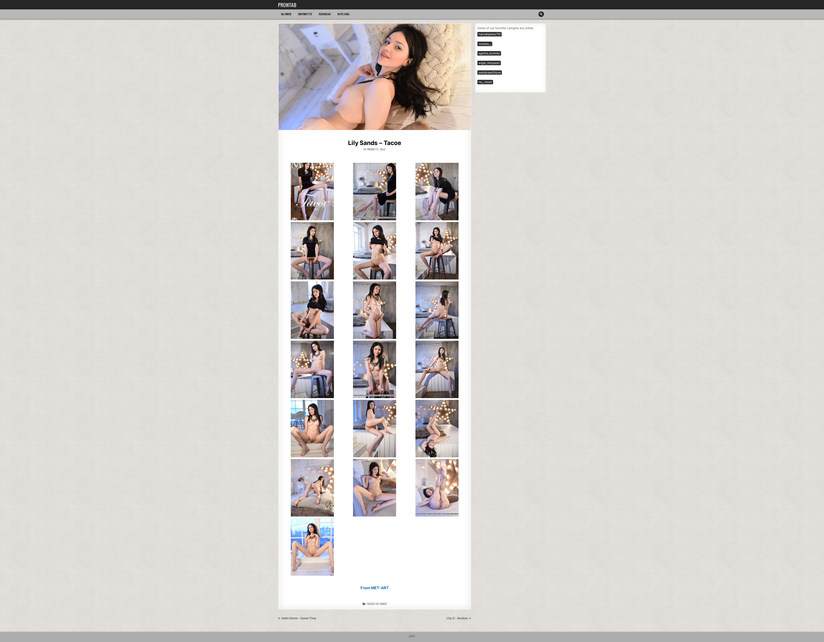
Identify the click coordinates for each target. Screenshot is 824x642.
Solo (382, 149)
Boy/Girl (344, 14)
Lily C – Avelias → (459, 618)
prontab (287, 5)
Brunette (305, 14)
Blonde (286, 14)
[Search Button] (541, 14)
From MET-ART (374, 588)
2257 (412, 636)
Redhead (325, 14)
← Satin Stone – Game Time (297, 618)
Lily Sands (381, 604)
